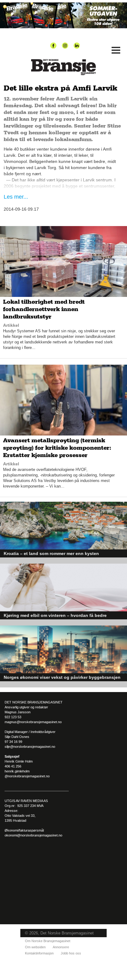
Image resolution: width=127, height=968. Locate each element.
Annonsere (61, 947)
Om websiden (35, 947)
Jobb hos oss (71, 953)
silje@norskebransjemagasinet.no (30, 746)
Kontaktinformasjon (39, 953)
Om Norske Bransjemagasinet (47, 941)
